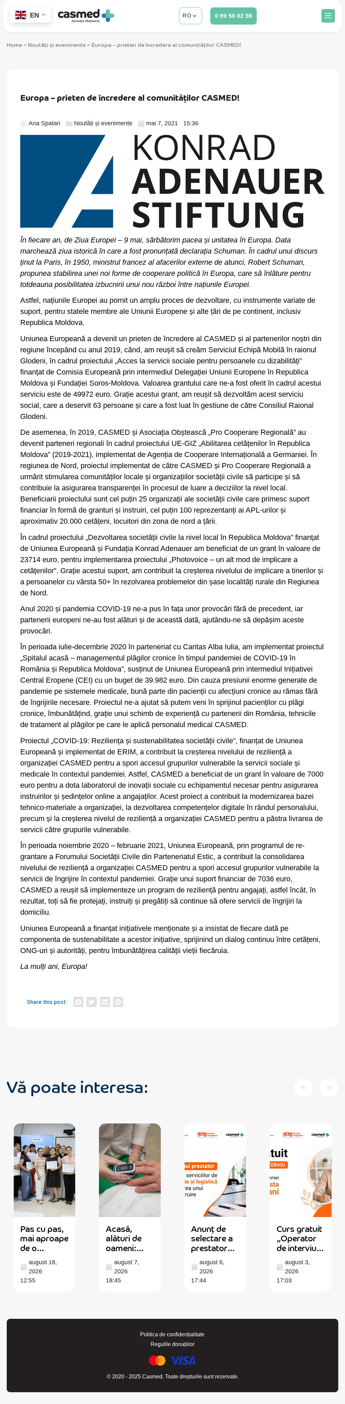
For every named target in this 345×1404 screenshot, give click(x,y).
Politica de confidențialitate (172, 1334)
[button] (328, 16)
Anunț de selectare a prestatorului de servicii (215, 1242)
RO (187, 16)
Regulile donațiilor (172, 1344)
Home (14, 44)
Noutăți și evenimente (57, 44)
